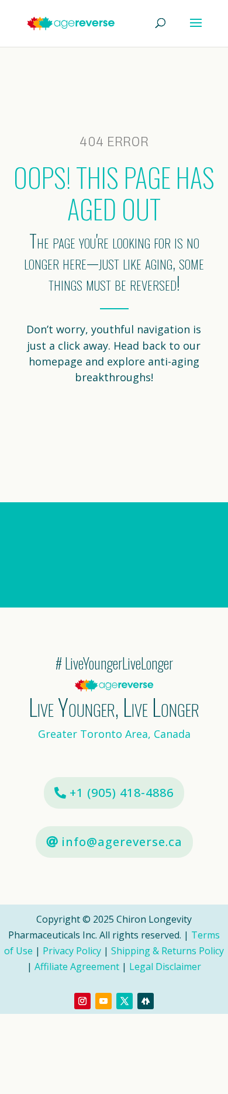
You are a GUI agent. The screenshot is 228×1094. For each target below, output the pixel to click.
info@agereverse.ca (121, 842)
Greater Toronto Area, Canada (114, 734)
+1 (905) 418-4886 (122, 792)
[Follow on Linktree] (145, 1001)
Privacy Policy (72, 950)
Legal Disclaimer (165, 966)
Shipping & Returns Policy (167, 950)
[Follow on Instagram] (82, 1001)
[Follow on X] (124, 1001)
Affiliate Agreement (76, 966)
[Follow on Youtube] (103, 1001)
